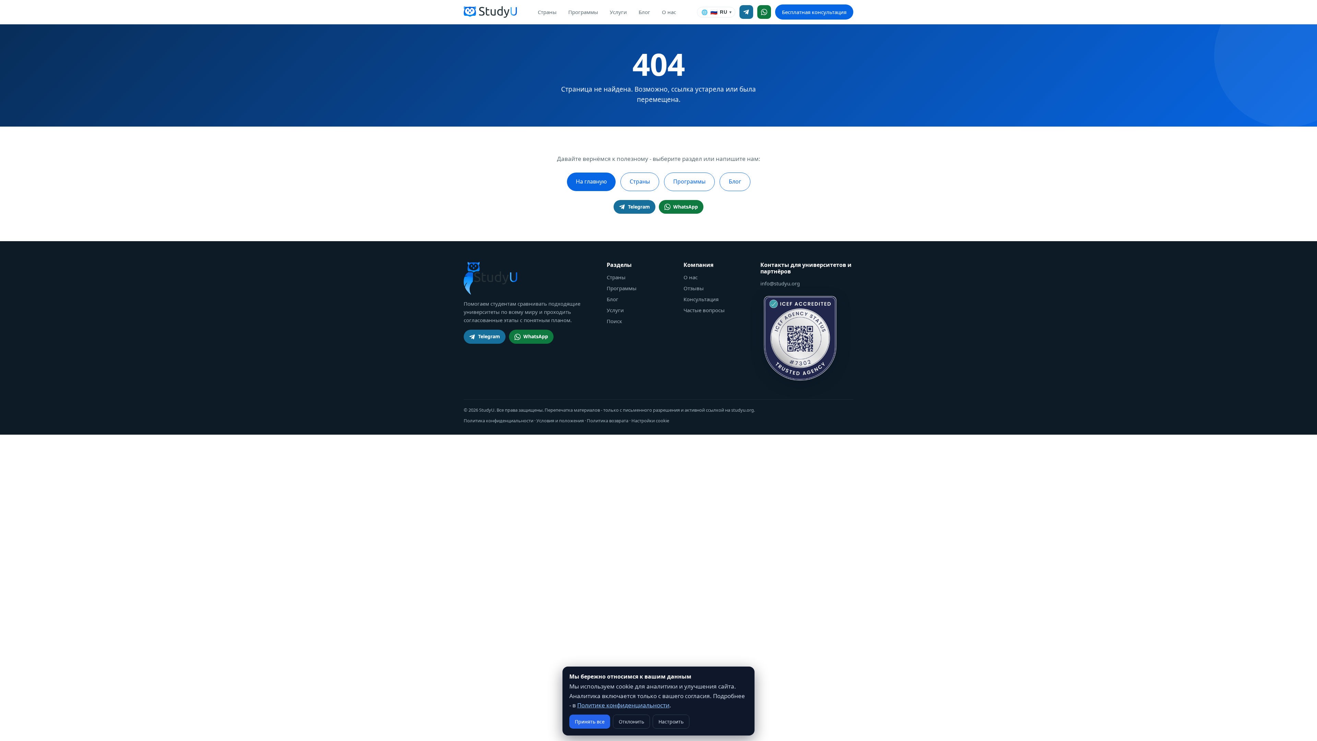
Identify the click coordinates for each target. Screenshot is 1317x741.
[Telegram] (746, 12)
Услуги (618, 12)
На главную (591, 181)
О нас (669, 12)
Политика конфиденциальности (498, 420)
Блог (644, 12)
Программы (583, 12)
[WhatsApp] (764, 12)
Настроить (671, 721)
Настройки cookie (650, 420)
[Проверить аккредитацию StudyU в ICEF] (800, 338)
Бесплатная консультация (814, 12)
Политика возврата (607, 420)
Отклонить (631, 721)
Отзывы (694, 288)
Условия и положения (560, 420)
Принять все (590, 721)
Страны (547, 12)
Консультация (701, 299)
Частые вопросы (704, 310)
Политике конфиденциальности (623, 705)
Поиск (614, 321)
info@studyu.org (780, 283)
